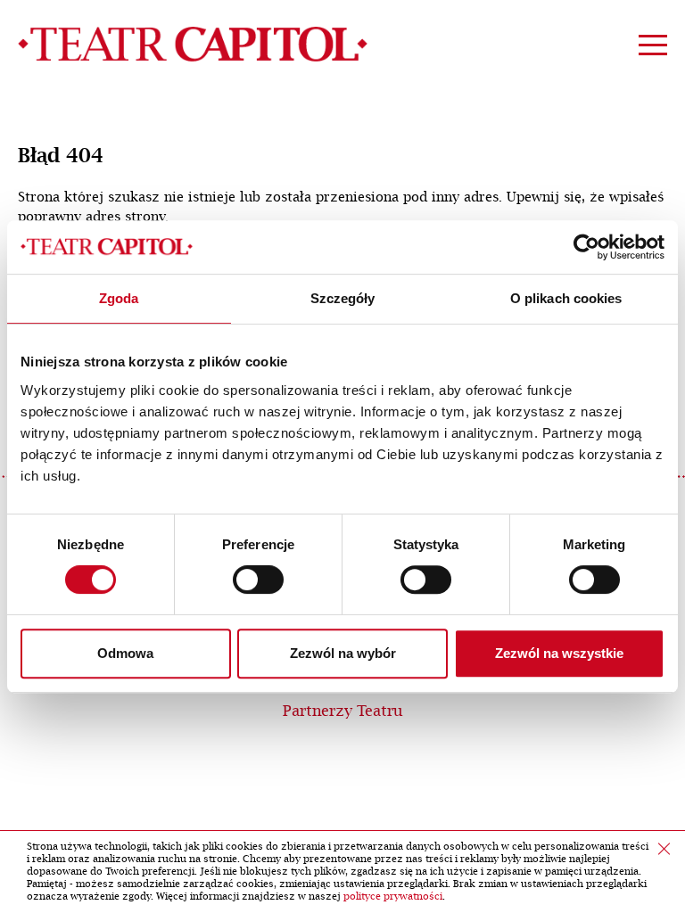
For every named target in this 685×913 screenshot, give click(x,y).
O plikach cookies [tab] (566, 298)
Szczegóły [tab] (343, 298)
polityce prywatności (392, 896)
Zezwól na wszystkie (559, 653)
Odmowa (125, 653)
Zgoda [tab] (119, 298)
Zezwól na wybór (343, 653)
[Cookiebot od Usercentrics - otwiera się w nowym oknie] (586, 247)
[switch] (258, 579)
